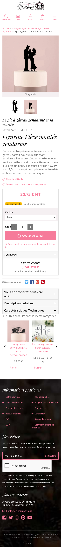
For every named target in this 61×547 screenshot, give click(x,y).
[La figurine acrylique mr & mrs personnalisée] (18, 331)
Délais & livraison (14, 402)
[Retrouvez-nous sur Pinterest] (23, 517)
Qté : (8, 227)
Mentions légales (49, 534)
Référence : (9, 130)
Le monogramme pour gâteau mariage (42, 347)
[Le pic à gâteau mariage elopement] (15, 107)
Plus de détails (14, 179)
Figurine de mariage (32, 28)
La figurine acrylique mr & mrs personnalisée (18, 349)
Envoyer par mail (13, 282)
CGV (8, 424)
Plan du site (45, 537)
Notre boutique (13, 396)
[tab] (30, 294)
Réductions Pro (42, 396)
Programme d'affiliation (46, 402)
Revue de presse (43, 419)
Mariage (16, 28)
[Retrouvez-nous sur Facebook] (4, 517)
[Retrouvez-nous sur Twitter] (10, 517)
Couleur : (9, 212)
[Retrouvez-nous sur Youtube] (30, 517)
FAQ (7, 419)
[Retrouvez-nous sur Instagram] (17, 517)
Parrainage (40, 407)
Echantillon (40, 413)
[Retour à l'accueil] (30, 5)
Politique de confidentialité (25, 537)
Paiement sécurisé (15, 407)
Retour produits (13, 413)
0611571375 (32, 267)
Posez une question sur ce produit (26, 184)
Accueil (5, 28)
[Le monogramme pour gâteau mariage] (43, 331)
